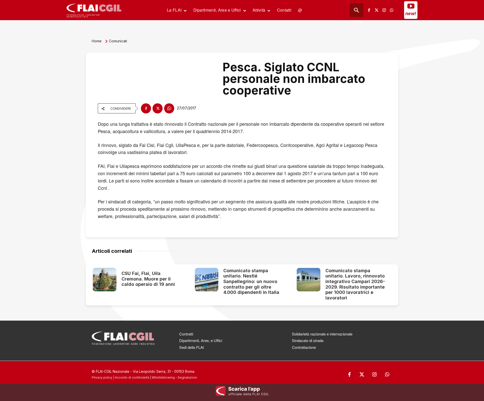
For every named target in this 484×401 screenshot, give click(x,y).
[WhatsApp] (169, 108)
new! (410, 13)
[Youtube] (410, 6)
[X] (158, 108)
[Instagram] (384, 10)
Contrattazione (304, 347)
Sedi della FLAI (191, 347)
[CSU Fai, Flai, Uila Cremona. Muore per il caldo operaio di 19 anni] (104, 280)
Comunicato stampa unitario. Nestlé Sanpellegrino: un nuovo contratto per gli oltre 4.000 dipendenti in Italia (251, 281)
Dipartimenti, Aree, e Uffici (200, 340)
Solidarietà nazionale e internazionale (322, 333)
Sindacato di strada (307, 340)
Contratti (186, 333)
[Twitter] (377, 10)
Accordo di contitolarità (132, 377)
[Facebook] (369, 10)
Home (97, 41)
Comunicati (118, 41)
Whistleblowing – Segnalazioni (174, 377)
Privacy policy (102, 377)
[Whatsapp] (392, 10)
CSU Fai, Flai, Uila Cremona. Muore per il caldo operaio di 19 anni (148, 279)
